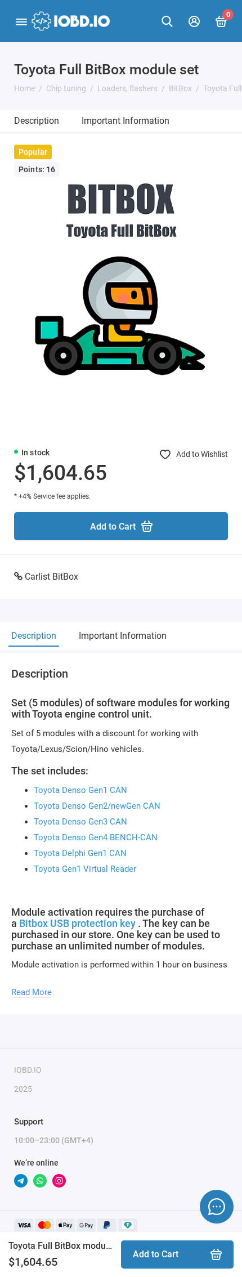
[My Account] (194, 21)
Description (36, 120)
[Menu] (21, 21)
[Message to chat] (217, 1207)
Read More (31, 992)
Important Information (125, 120)
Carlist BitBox (51, 576)
